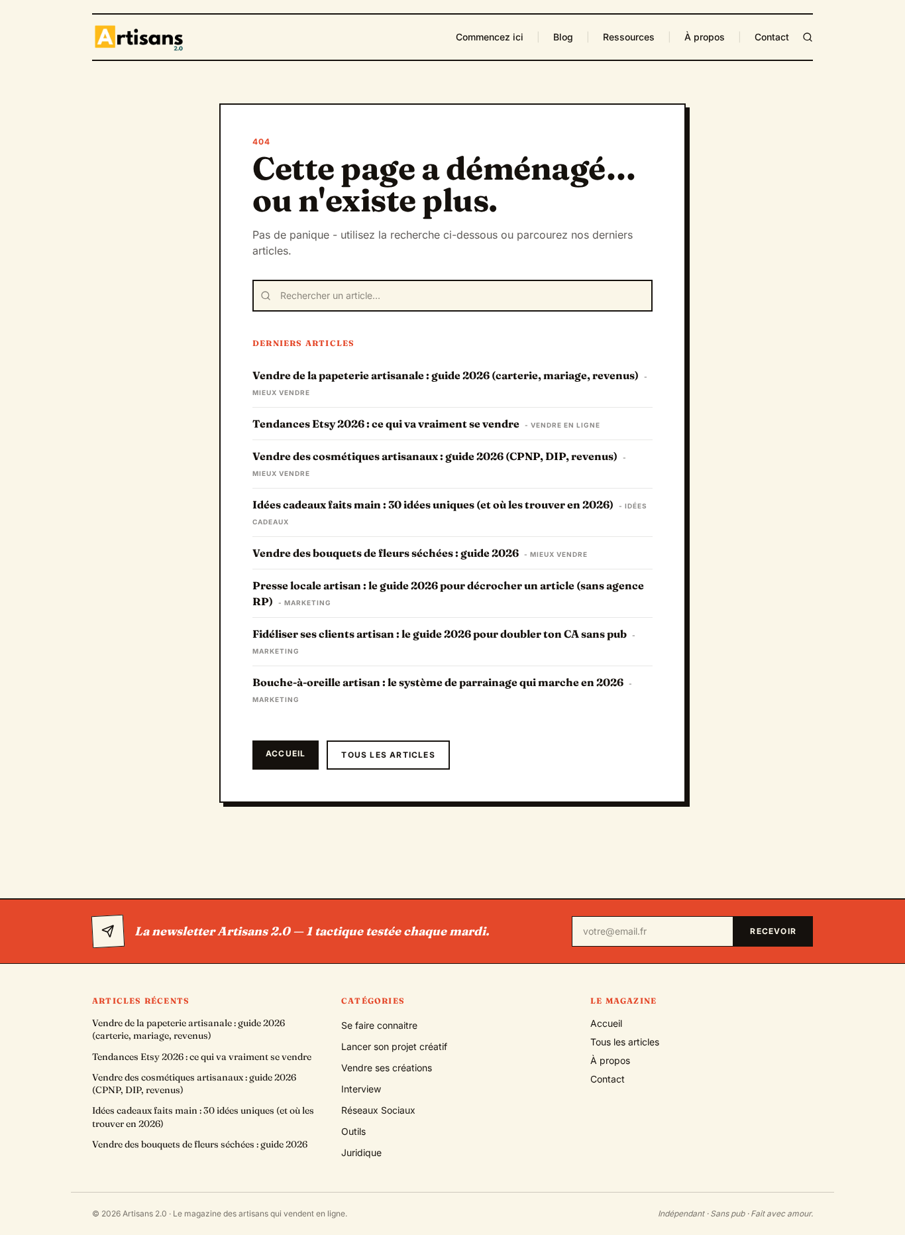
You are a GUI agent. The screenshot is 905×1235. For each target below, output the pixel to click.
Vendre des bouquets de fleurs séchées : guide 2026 (199, 1144)
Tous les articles (388, 755)
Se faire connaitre (379, 1025)
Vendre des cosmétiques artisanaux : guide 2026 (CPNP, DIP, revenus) (194, 1083)
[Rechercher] (807, 37)
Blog (563, 36)
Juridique (361, 1152)
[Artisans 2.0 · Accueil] (140, 37)
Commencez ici (489, 36)
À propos (704, 36)
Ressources (629, 36)
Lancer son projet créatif (394, 1046)
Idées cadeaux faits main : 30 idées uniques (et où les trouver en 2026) (203, 1116)
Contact (772, 36)
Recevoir (773, 931)
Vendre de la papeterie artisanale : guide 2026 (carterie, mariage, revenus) (188, 1029)
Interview (361, 1088)
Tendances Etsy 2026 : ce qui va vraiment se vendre (201, 1057)
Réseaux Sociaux (378, 1110)
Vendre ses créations (386, 1067)
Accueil (285, 753)
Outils (353, 1131)
